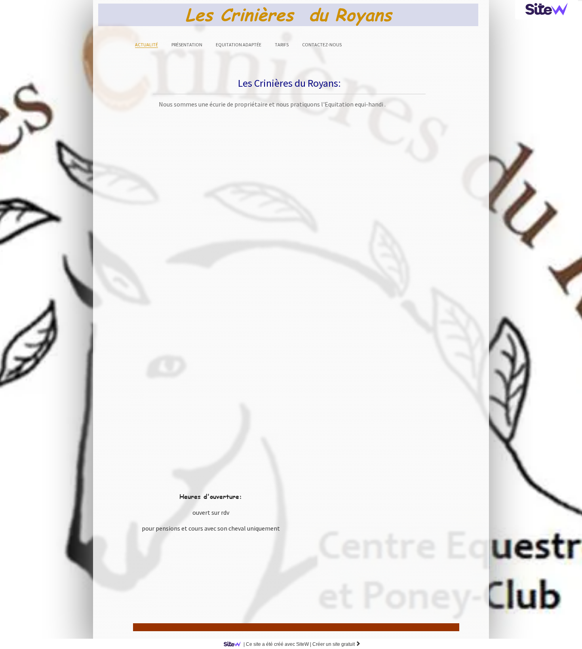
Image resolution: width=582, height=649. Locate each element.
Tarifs (282, 45)
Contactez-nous (322, 45)
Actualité (146, 45)
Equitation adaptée (238, 45)
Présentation (186, 45)
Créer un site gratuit (336, 644)
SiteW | (277, 644)
